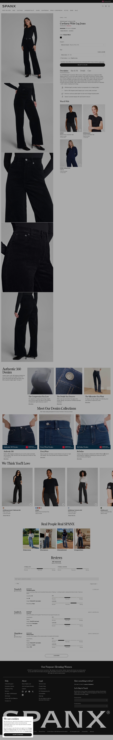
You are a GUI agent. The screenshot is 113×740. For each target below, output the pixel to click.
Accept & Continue (18, 735)
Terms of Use (12, 730)
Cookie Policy (28, 731)
